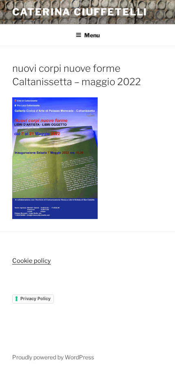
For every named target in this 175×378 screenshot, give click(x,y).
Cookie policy (31, 260)
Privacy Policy (35, 298)
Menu (92, 35)
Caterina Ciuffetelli (79, 12)
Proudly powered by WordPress (53, 357)
